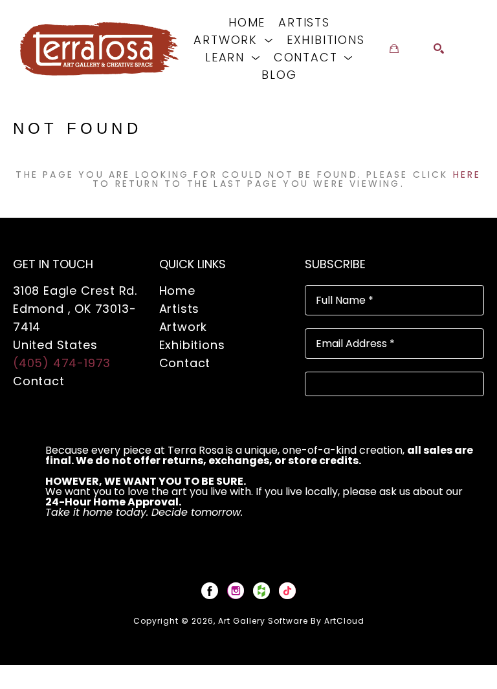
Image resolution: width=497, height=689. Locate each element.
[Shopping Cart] (394, 48)
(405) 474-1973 (62, 363)
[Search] (439, 48)
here (467, 174)
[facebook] (209, 590)
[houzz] (261, 590)
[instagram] (235, 590)
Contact (39, 381)
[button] (233, 39)
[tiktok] (287, 590)
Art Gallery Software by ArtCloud (291, 620)
